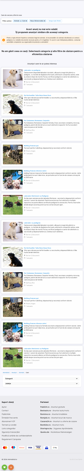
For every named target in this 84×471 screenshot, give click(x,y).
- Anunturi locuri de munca (56, 418)
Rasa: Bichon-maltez (37, 21)
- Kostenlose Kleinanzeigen (56, 432)
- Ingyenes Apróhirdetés (56, 428)
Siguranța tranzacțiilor (11, 432)
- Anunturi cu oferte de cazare (58, 421)
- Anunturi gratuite (52, 407)
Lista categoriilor (9, 428)
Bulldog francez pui (31, 146)
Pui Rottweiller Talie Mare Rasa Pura (37, 95)
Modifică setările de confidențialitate (17, 436)
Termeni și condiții (9, 425)
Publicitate (6, 414)
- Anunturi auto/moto (54, 410)
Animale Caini (19, 21)
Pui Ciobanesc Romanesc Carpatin (36, 120)
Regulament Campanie (11, 439)
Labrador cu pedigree (32, 70)
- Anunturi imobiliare (53, 414)
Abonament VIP (8, 421)
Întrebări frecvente (10, 418)
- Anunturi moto (52, 425)
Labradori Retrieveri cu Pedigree (36, 196)
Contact (5, 410)
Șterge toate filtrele (55, 21)
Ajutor (4, 407)
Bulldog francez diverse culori (35, 171)
